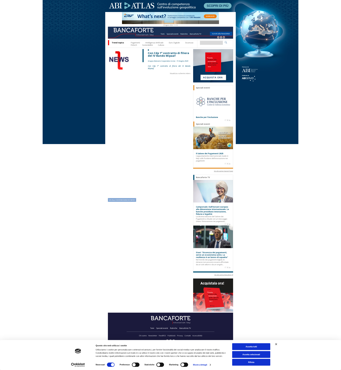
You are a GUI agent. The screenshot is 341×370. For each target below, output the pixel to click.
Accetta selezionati (251, 354)
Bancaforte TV (195, 34)
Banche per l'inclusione (207, 117)
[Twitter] (221, 37)
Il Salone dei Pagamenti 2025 (209, 153)
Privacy (180, 335)
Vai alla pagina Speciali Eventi (223, 171)
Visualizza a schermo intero (180, 73)
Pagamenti (135, 42)
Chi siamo (143, 335)
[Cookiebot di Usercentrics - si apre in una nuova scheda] (78, 365)
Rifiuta (251, 362)
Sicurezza (189, 42)
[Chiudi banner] (276, 344)
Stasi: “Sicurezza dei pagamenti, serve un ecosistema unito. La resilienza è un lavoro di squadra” (212, 254)
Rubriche (184, 34)
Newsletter (152, 335)
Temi (163, 34)
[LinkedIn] (224, 37)
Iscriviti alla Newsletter (221, 33)
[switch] (135, 365)
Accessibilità (197, 335)
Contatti (187, 335)
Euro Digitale (174, 42)
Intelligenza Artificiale (154, 42)
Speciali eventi (172, 34)
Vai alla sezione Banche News (122, 200)
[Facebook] (218, 37)
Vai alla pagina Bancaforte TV (223, 275)
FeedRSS (162, 335)
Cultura (161, 45)
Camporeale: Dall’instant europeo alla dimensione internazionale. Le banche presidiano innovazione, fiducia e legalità (212, 210)
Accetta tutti (251, 346)
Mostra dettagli (200, 365)
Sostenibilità (147, 45)
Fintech (134, 45)
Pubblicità (171, 335)
